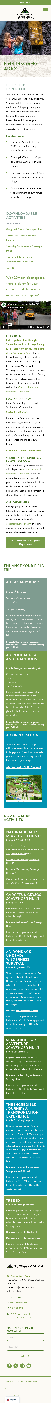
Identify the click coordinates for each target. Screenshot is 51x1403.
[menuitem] (25, 2)
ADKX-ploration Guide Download (23, 767)
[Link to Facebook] (9, 1366)
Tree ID (10, 268)
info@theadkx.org (18, 1302)
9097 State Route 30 (20, 1314)
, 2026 (17, 412)
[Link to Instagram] (22, 1366)
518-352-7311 (16, 1308)
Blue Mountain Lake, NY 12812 (21, 1317)
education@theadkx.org (18, 524)
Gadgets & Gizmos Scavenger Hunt (24, 229)
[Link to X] (15, 1366)
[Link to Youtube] (28, 1366)
